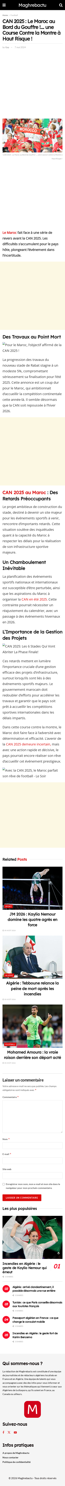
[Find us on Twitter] (9, 1432)
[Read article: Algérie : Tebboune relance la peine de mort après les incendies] (32, 957)
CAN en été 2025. (35, 599)
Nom (6, 1139)
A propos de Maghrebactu (15, 1452)
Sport (8, 906)
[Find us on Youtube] (15, 1433)
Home (5, 15)
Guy (7, 47)
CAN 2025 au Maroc (24, 492)
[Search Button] (60, 5)
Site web (6, 1169)
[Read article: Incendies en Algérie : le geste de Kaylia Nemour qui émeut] (32, 1237)
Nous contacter (10, 1457)
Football (14, 15)
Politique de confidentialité (16, 1462)
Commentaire (10, 1097)
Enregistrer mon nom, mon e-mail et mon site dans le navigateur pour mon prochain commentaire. (33, 1186)
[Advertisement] (32, 84)
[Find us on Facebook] (3, 1433)
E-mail (6, 1154)
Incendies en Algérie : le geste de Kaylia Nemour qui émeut (24, 1267)
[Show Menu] (4, 5)
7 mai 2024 (20, 47)
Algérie (9, 975)
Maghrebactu (32, 5)
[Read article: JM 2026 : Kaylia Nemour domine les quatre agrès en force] (32, 888)
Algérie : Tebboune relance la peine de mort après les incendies (32, 988)
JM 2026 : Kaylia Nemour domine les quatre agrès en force (33, 919)
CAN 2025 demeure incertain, (28, 744)
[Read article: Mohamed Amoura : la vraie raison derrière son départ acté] (32, 1026)
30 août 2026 (10, 930)
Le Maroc (9, 232)
